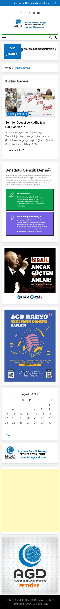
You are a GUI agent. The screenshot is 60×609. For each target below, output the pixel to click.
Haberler (22, 114)
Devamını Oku (14, 150)
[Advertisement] (30, 500)
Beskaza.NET (40, 603)
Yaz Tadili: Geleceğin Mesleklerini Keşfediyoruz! (31, 3)
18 (13, 418)
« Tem (7, 435)
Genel (11, 114)
